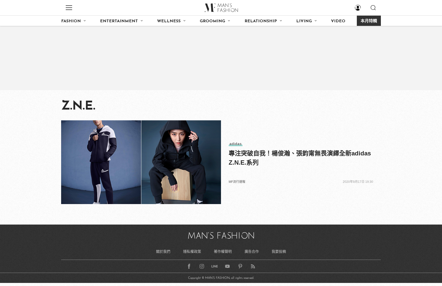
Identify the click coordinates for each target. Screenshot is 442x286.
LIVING (304, 21)
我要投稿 (279, 251)
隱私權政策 (192, 251)
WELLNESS (169, 21)
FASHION (71, 21)
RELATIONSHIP (261, 21)
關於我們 (163, 251)
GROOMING (212, 21)
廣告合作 (252, 251)
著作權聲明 (223, 251)
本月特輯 (369, 21)
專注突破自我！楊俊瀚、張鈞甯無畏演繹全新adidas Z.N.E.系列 (300, 158)
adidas (235, 144)
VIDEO (338, 21)
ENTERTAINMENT (119, 21)
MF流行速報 (237, 182)
